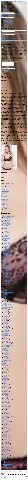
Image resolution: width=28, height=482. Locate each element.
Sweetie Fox (6, 231)
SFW (4, 439)
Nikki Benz (6, 276)
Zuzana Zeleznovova (8, 216)
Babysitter (6, 303)
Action (5, 290)
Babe (4, 301)
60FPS (5, 289)
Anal (4, 296)
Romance (5, 428)
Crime (4, 337)
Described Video (7, 342)
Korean (5, 389)
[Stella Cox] (9, 169)
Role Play (5, 427)
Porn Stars (6, 8)
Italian (4, 386)
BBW (4, 305)
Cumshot (5, 339)
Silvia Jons (6, 239)
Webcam (5, 468)
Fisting (5, 368)
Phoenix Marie (7, 272)
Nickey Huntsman (7, 280)
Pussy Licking (7, 421)
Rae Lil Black (6, 265)
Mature (5, 395)
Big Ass (5, 308)
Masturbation (6, 394)
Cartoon (5, 324)
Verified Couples (7, 464)
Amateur (5, 294)
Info (4, 86)
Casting (5, 326)
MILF (4, 397)
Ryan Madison (7, 255)
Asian (4, 300)
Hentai (5, 380)
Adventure (6, 293)
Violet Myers (6, 223)
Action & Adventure (8, 292)
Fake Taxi (5, 356)
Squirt (4, 446)
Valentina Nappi (7, 224)
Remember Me (6, 37)
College (5, 330)
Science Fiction (7, 436)
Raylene (5, 262)
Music (5, 401)
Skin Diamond (6, 238)
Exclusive (5, 350)
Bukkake (5, 323)
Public (5, 420)
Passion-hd (6, 413)
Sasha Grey (6, 250)
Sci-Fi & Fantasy (7, 435)
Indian (4, 383)
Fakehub (5, 9)
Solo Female (6, 443)
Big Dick (5, 309)
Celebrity (5, 327)
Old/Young (6, 406)
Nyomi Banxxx (7, 275)
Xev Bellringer (6, 219)
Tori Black (5, 225)
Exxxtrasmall (6, 352)
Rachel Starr (6, 266)
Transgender (6, 461)
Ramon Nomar (6, 264)
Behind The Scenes (8, 307)
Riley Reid (6, 258)
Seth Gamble (6, 242)
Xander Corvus (7, 220)
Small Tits (5, 440)
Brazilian (5, 318)
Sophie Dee (6, 235)
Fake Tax (5, 354)
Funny (4, 371)
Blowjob (5, 315)
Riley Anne (6, 260)
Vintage (5, 465)
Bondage (5, 316)
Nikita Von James (7, 277)
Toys (4, 460)
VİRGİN (5, 466)
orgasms (5, 408)
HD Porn (5, 379)
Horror (5, 382)
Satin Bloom (6, 247)
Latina (4, 390)
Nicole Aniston (7, 279)
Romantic (5, 430)
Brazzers (5, 5)
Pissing (5, 415)
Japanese (5, 387)
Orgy (4, 409)
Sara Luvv (5, 253)
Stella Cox (6, 234)
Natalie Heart (6, 283)
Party (4, 412)
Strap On (5, 449)
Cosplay (5, 334)
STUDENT (5, 451)
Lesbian (5, 391)
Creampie (5, 335)
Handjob (5, 376)
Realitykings (6, 6)
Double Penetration (8, 345)
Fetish (5, 365)
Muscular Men (7, 400)
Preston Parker (7, 268)
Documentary (6, 344)
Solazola (5, 236)
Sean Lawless (7, 243)
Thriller (5, 457)
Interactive (6, 385)
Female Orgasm (7, 364)
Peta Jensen (6, 273)
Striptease (6, 450)
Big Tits (5, 311)
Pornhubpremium (7, 416)
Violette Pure (6, 221)
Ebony (5, 348)
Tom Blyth (5, 228)
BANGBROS (6, 304)
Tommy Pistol (6, 227)
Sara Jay (5, 254)
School (5, 434)
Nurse (4, 404)
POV (4, 419)
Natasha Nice (6, 281)
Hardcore (5, 378)
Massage (5, 393)
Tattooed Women (7, 453)
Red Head (5, 425)
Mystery (5, 402)
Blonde (5, 314)
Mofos (5, 398)
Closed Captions (7, 329)
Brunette (5, 322)
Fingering (5, 367)
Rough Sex (6, 431)
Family (5, 359)
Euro (4, 349)
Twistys (5, 10)
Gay (4, 374)
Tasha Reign (6, 229)
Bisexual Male (7, 312)
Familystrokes (7, 360)
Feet (4, 363)
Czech (5, 341)
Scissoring (6, 438)
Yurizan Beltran (7, 217)
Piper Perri (6, 270)
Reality (5, 423)
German (5, 375)
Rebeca (5, 261)
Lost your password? (18, 41)
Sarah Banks (6, 251)
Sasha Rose (6, 249)
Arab (4, 299)
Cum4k (5, 338)
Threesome (6, 455)
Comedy (5, 331)
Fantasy (5, 361)
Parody (5, 410)
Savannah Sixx (7, 244)
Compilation (6, 333)
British (5, 320)
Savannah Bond (7, 246)
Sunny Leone (6, 232)
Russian (5, 432)
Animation (5, 297)
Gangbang (5, 372)
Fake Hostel (6, 353)
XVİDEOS (5, 469)
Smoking (5, 442)
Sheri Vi (5, 240)
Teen (4, 454)
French (5, 369)
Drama (5, 346)
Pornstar (3, 83)
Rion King (5, 257)
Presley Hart (6, 269)
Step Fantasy (6, 447)
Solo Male (6, 445)
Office (4, 405)
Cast (4, 87)
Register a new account (6, 41)
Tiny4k (5, 458)
